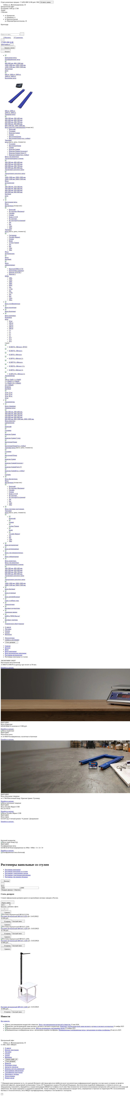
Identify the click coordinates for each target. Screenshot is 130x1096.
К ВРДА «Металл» (15, 354)
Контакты (8, 634)
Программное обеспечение (14, 1070)
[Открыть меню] (2, 40)
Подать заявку (6, 903)
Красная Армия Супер (12, 438)
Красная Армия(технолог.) (14, 463)
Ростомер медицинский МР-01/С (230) (14, 941)
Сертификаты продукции (14, 1072)
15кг (10, 226)
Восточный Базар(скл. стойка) (15, 446)
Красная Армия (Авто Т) (17, 153)
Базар (11, 241)
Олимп (11, 135)
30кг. (10, 300)
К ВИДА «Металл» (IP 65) (18, 347)
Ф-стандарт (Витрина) (16, 211)
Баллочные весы (10, 78)
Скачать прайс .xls (11, 1059)
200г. (10, 281)
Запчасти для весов (11, 1067)
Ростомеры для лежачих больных (16, 877)
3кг (10, 222)
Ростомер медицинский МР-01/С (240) (14, 1007)
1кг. (10, 287)
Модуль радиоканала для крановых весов (50, 1028)
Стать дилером (10, 1061)
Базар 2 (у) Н (13, 217)
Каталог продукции (12, 1050)
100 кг (11, 323)
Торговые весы (10, 448)
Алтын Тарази (14, 242)
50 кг (10, 321)
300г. (10, 283)
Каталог (7, 51)
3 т (10, 334)
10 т (10, 337)
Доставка (8, 629)
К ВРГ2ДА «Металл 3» (17, 374)
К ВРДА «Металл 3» (16, 370)
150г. (10, 280)
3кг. (10, 294)
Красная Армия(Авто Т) (13, 467)
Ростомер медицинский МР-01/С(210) (14, 916)
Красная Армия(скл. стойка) (14, 471)
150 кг (11, 325)
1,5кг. (11, 289)
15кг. (10, 298)
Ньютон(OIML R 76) (16, 269)
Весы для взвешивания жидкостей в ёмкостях (55, 1024)
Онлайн (11, 213)
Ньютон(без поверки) (16, 270)
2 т (10, 332)
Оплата (7, 631)
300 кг (11, 328)
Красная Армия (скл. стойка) (19, 155)
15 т (10, 339)
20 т (10, 341)
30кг (10, 228)
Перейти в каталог (7, 667)
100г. (10, 278)
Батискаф (12, 129)
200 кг (11, 326)
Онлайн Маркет (14, 237)
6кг (10, 224)
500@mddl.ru (5, 44)
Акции (7, 632)
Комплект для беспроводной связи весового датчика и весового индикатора (87, 1026)
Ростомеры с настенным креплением (17, 875)
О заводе (8, 627)
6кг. (10, 296)
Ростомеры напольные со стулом (16, 871)
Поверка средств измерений (14, 1069)
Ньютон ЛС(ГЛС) (15, 272)
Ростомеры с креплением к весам (16, 873)
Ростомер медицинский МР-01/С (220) (14, 928)
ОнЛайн (8, 474)
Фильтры (6, 881)
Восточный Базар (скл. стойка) (19, 138)
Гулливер (12, 131)
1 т (10, 330)
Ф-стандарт (13, 219)
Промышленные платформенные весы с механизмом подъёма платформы (84, 1030)
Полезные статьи (11, 1065)
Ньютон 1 (12, 274)
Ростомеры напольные (13, 869)
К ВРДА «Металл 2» (16, 358)
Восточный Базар (15, 136)
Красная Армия (14, 133)
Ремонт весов (9, 1078)
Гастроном (12, 235)
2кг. (10, 291)
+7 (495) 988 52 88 (7, 42)
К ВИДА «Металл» (15, 351)
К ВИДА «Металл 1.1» (17, 366)
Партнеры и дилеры (12, 1074)
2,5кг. (11, 292)
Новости (8, 1063)
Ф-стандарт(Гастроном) (17, 220)
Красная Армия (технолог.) (18, 151)
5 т (10, 336)
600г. (10, 285)
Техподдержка (10, 1076)
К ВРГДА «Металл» (16, 362)
